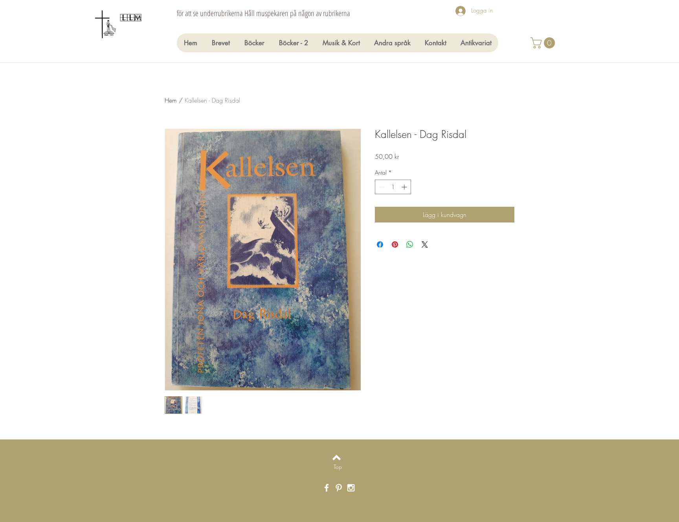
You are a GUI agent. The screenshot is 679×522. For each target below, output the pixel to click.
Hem (171, 100)
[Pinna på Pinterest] (395, 244)
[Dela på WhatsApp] (410, 244)
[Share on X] (424, 244)
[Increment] (405, 187)
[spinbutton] (393, 187)
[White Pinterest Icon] (339, 488)
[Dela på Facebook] (380, 244)
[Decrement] (381, 187)
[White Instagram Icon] (351, 488)
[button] (544, 42)
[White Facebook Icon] (326, 488)
